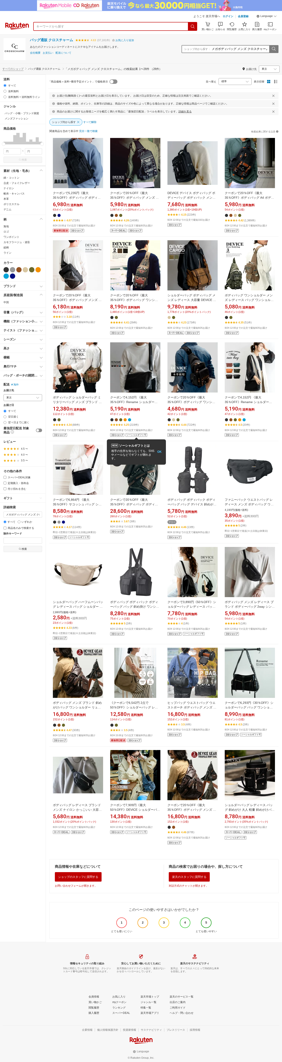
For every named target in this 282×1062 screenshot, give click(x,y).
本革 (6, 198)
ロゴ (6, 231)
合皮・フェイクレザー (17, 183)
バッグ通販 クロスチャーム (51, 40)
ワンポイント (11, 236)
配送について (63, 52)
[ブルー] (6, 276)
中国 (6, 302)
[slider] (3, 144)
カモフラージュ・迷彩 (17, 242)
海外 (16, 384)
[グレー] (12, 269)
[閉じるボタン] (273, 95)
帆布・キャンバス (14, 193)
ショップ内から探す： (197, 49)
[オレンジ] (38, 269)
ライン (7, 252)
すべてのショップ (13, 68)
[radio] (5, 85)
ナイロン (9, 188)
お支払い (48, 52)
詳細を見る (185, 111)
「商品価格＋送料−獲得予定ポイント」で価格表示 (78, 81)
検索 (24, 159)
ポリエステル (11, 204)
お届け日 (9, 405)
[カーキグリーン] (31, 269)
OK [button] (159, 451)
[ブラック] (6, 269)
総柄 (6, 247)
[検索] (192, 26)
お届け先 (9, 390)
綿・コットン (11, 177)
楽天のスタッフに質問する (189, 877)
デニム (7, 209)
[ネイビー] (12, 276)
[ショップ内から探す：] (273, 49)
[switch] (39, 430)
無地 (6, 226)
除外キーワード (13, 533)
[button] (266, 16)
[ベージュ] (25, 269)
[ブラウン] (19, 269)
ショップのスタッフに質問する (78, 877)
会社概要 (35, 52)
